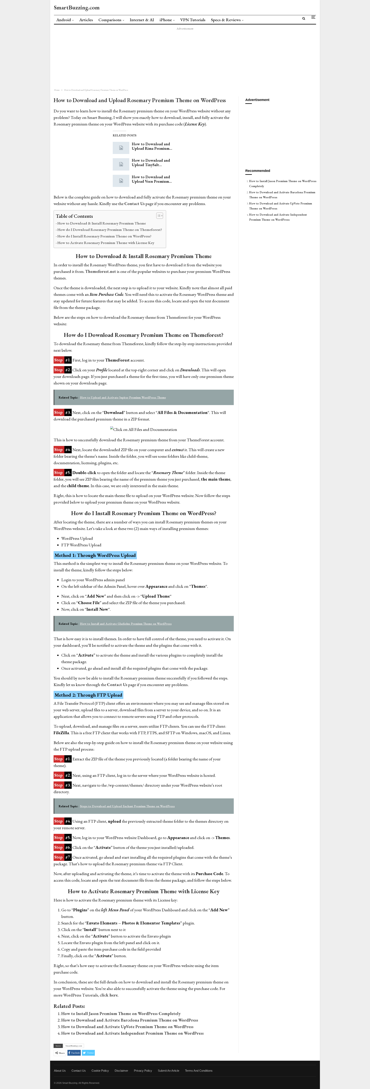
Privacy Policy (143, 1070)
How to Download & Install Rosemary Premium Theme (101, 223)
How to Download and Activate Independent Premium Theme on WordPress (132, 1033)
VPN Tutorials (192, 20)
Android (63, 20)
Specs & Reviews (226, 20)
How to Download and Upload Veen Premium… (152, 179)
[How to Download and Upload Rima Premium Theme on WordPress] (121, 148)
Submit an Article (168, 1070)
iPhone (166, 20)
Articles (86, 20)
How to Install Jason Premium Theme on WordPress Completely (121, 1013)
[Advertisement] (165, 58)
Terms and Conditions (199, 1070)
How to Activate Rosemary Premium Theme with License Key (105, 242)
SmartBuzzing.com (77, 7)
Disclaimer (121, 1070)
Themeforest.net (100, 271)
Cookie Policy (100, 1070)
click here (109, 995)
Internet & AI (142, 20)
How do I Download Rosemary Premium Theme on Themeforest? (109, 229)
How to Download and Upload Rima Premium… (152, 146)
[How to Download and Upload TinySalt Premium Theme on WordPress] (121, 164)
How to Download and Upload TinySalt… (151, 162)
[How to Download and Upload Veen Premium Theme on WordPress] (121, 181)
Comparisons (109, 20)
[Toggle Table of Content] (157, 215)
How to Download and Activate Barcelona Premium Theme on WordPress (129, 1020)
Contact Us (117, 684)
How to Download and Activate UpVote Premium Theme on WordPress (127, 1026)
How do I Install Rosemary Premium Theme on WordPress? (104, 236)
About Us (60, 1070)
